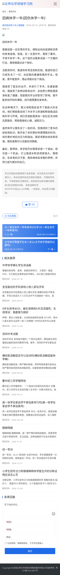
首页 (4, 11)
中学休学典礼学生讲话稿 (16, 265)
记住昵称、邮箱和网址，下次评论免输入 (25, 543)
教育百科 (52, 25)
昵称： (9, 522)
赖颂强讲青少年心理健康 (13, 25)
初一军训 (7, 449)
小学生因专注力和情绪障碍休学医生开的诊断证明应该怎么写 (29, 473)
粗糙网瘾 (7, 427)
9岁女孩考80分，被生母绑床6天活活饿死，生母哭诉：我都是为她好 (29, 310)
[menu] (55, 4)
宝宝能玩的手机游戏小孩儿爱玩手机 (23, 286)
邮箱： (9, 529)
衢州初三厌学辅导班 (14, 380)
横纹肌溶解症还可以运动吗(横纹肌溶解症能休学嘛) (29, 357)
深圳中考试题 (10, 334)
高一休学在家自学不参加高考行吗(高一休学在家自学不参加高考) (29, 404)
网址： (9, 537)
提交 (30, 551)
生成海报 (11, 215)
